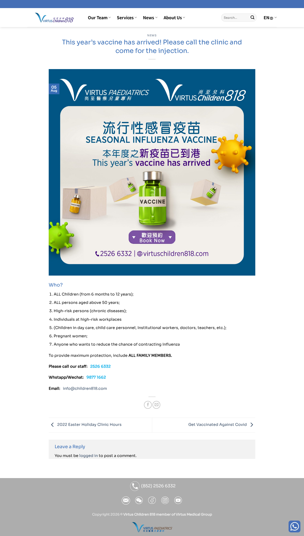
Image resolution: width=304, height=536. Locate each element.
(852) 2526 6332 (158, 486)
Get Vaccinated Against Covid (218, 424)
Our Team (98, 17)
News (148, 17)
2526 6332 (100, 366)
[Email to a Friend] (156, 405)
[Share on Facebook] (148, 405)
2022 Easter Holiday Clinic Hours (89, 424)
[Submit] (252, 18)
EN (266, 17)
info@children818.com (85, 388)
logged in (88, 455)
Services (125, 17)
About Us (173, 17)
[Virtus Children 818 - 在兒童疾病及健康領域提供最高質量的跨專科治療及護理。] (54, 17)
